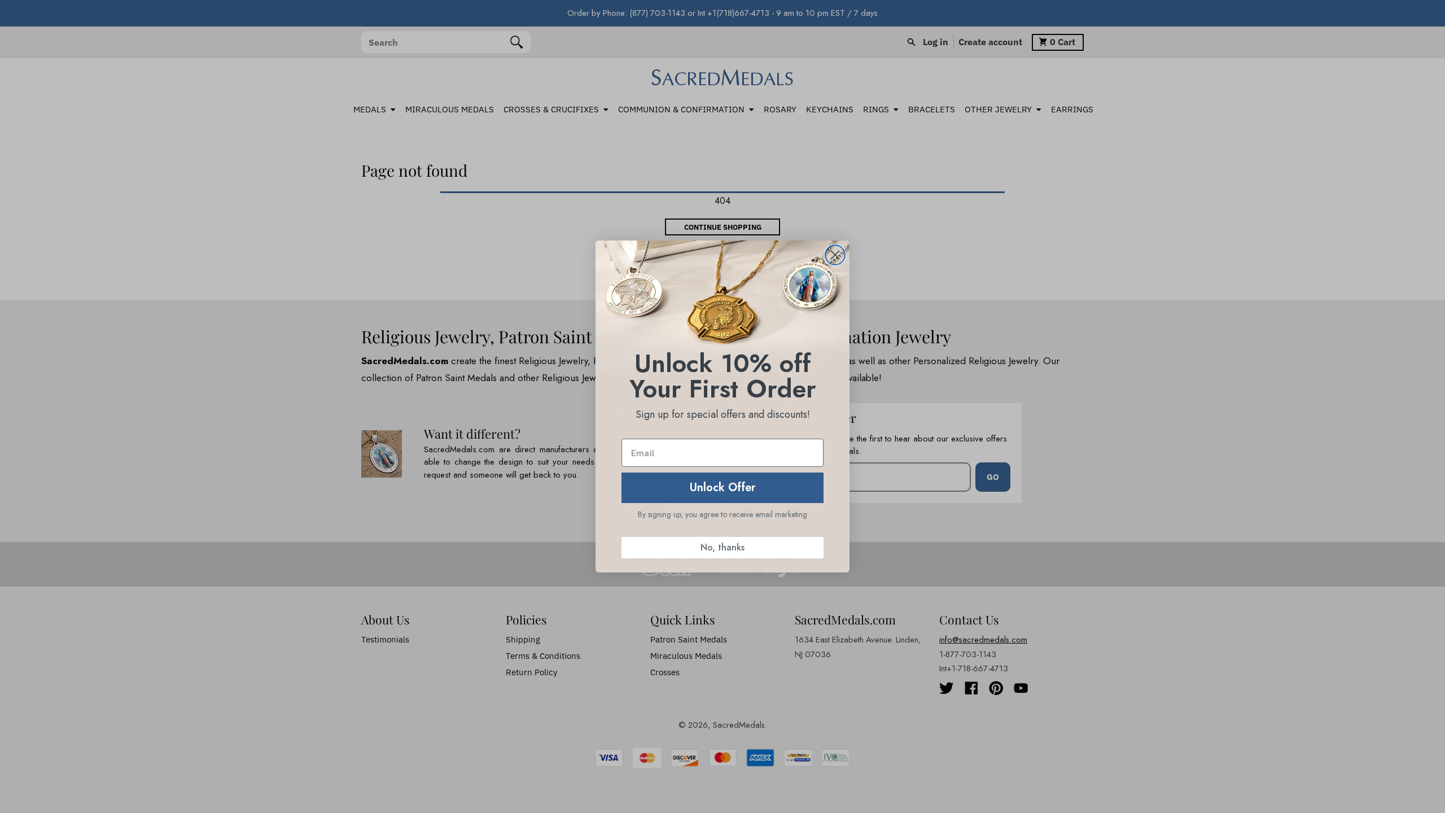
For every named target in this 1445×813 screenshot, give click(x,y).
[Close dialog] (835, 255)
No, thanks (722, 547)
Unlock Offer (723, 487)
